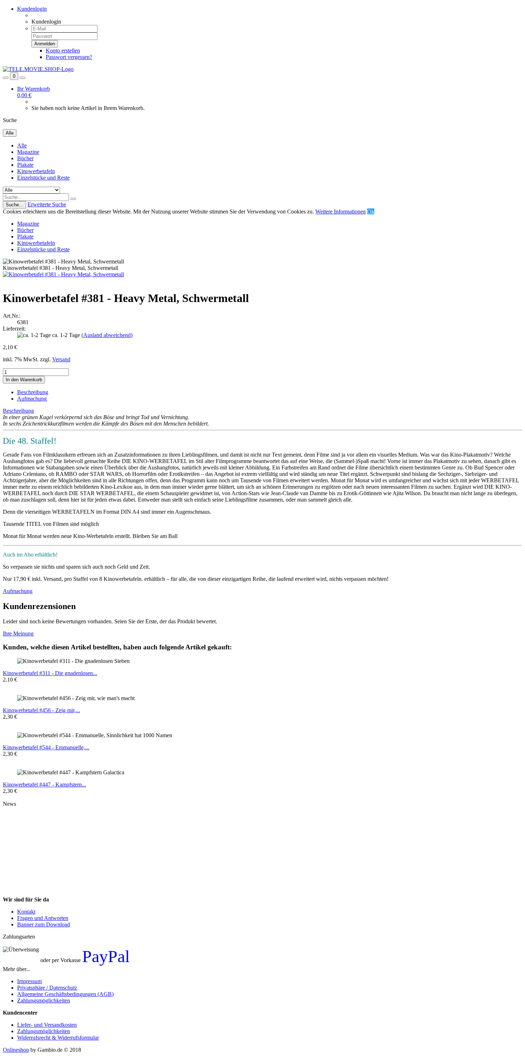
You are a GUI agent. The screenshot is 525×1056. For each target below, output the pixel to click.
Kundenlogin (32, 9)
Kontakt (26, 912)
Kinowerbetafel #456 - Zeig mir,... (41, 710)
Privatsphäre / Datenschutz (47, 988)
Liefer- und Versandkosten (47, 1025)
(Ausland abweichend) (106, 335)
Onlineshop (16, 1050)
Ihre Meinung (18, 633)
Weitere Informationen (340, 211)
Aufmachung (32, 399)
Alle (22, 145)
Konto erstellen (63, 50)
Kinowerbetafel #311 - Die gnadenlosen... (50, 673)
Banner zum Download (43, 924)
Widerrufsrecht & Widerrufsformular (58, 1038)
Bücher (25, 158)
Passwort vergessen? (69, 57)
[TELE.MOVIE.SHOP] (38, 69)
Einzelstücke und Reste (43, 178)
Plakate (25, 165)
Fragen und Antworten (42, 918)
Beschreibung (32, 392)
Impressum (29, 981)
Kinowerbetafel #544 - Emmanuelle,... (46, 747)
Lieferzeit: (14, 329)
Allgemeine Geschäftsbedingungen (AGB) (65, 994)
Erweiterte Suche (47, 204)
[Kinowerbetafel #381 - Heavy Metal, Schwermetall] (63, 274)
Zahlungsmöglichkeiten (43, 1000)
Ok (370, 211)
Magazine (28, 152)
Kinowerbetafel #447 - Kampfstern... (44, 784)
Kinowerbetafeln (36, 171)
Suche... (14, 204)
